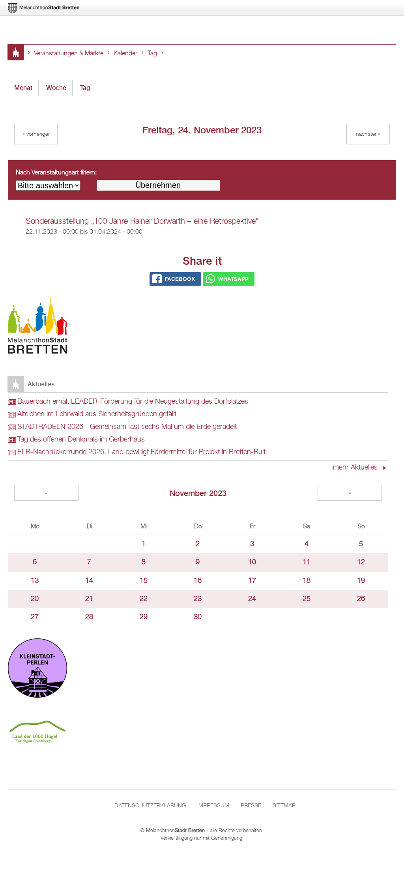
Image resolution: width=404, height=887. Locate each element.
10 (252, 562)
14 (89, 580)
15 (144, 580)
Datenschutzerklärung (150, 805)
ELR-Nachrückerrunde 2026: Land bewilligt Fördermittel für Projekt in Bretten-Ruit (141, 452)
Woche (56, 88)
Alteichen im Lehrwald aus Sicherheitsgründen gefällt (96, 414)
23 (198, 599)
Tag (152, 54)
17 (252, 580)
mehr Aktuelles (356, 467)
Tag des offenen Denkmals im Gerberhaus (81, 439)
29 (144, 617)
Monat (23, 88)
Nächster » (368, 134)
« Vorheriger (36, 134)
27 (35, 617)
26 (361, 599)
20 (35, 599)
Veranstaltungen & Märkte (68, 54)
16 (198, 580)
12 (361, 562)
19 (361, 580)
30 (198, 617)
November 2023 (198, 493)
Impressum (213, 805)
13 (35, 580)
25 (306, 599)
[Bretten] (44, 8)
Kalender (125, 54)
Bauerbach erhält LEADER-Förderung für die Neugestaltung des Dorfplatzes (132, 401)
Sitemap (284, 805)
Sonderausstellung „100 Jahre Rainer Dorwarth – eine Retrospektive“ (142, 221)
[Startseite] (37, 327)
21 (89, 599)
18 (306, 580)
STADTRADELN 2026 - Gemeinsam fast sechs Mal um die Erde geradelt (127, 426)
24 (252, 599)
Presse (251, 805)
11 (306, 562)
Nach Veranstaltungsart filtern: (56, 173)
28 (89, 617)
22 (144, 599)
